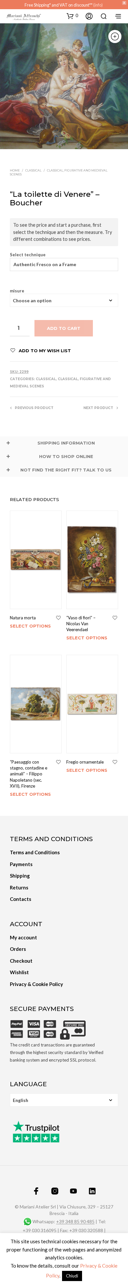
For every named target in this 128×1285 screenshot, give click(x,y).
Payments (21, 864)
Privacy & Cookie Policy (36, 984)
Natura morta (23, 617)
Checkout (21, 961)
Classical (33, 170)
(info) (98, 5)
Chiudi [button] (72, 1275)
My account (23, 937)
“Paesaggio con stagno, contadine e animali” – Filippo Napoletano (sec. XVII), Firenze (28, 774)
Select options (30, 626)
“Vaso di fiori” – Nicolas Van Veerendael (81, 623)
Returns (19, 887)
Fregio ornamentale (85, 762)
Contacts (20, 899)
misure (17, 290)
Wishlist (19, 972)
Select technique (28, 254)
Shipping (20, 876)
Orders (18, 949)
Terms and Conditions (35, 852)
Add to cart (63, 328)
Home (15, 170)
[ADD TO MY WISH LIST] (58, 618)
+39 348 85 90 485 (75, 1221)
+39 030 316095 (39, 1230)
